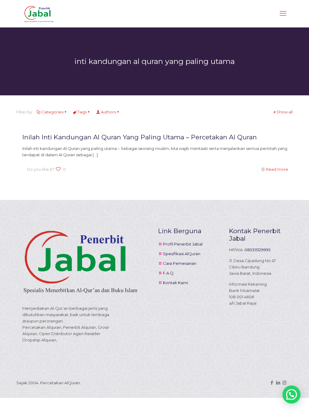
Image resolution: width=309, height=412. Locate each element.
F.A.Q (168, 273)
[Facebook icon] (271, 382)
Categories (52, 111)
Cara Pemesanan (179, 263)
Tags (82, 111)
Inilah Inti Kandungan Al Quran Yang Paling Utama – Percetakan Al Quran (139, 137)
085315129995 (257, 249)
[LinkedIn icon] (278, 382)
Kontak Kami (175, 282)
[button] (291, 394)
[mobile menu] (283, 13)
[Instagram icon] (284, 382)
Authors (108, 111)
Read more (277, 169)
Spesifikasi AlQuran (181, 253)
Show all (284, 111)
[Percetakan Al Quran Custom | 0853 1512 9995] (39, 13)
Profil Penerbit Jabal (182, 244)
